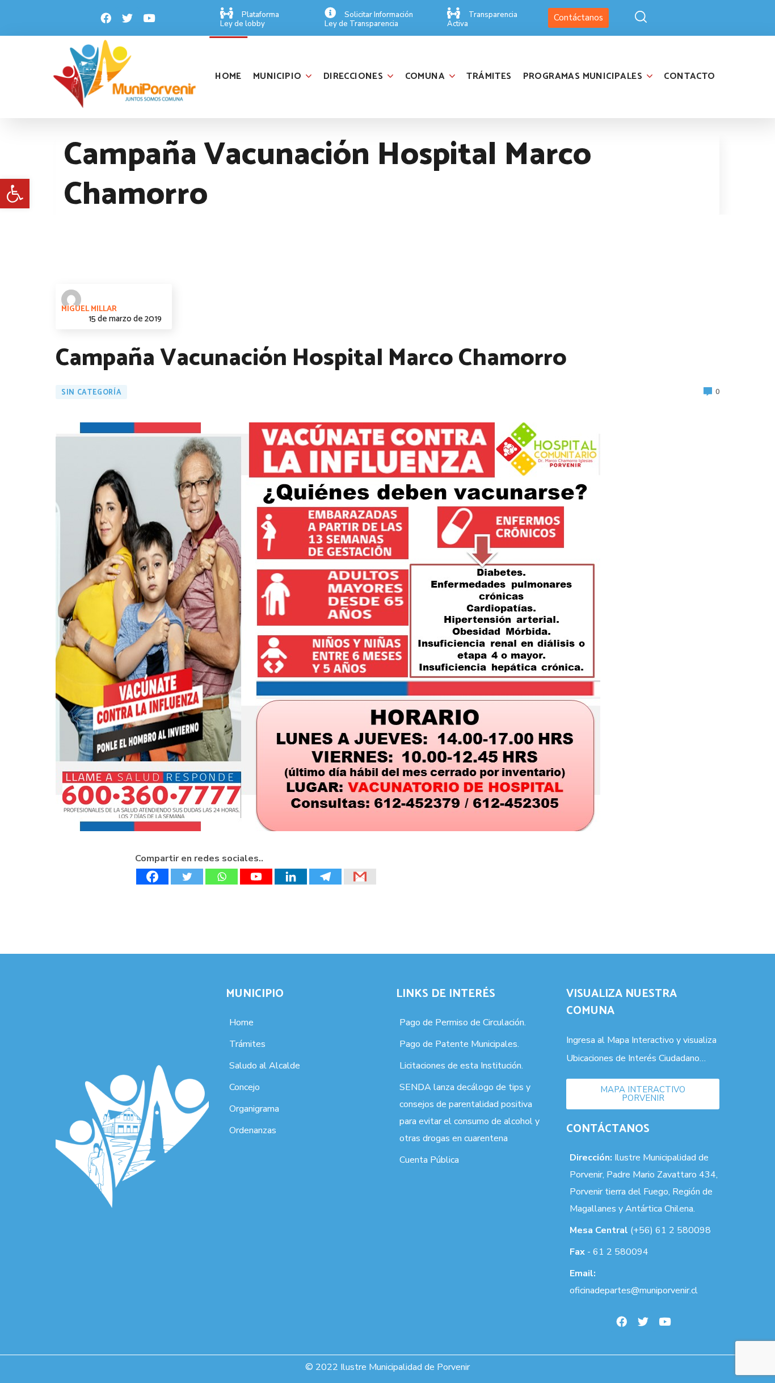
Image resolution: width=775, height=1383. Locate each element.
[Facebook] (106, 18)
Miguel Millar (89, 309)
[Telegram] (325, 877)
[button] (15, 193)
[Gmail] (360, 877)
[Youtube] (149, 18)
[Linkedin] (291, 877)
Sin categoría (91, 393)
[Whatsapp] (221, 877)
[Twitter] (127, 18)
